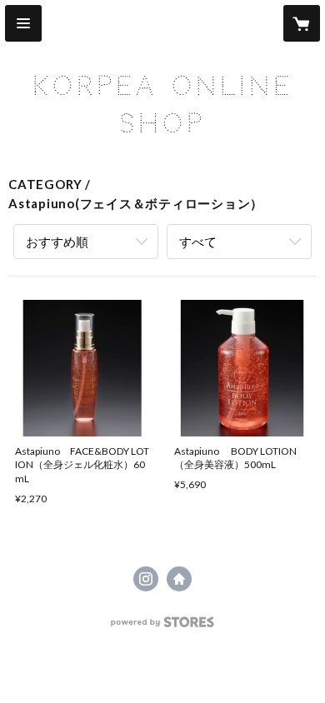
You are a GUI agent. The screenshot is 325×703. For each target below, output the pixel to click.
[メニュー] (23, 23)
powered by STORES (162, 626)
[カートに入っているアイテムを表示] (301, 23)
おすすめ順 (57, 241)
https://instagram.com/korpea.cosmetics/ (145, 578)
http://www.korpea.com (179, 578)
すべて (198, 241)
